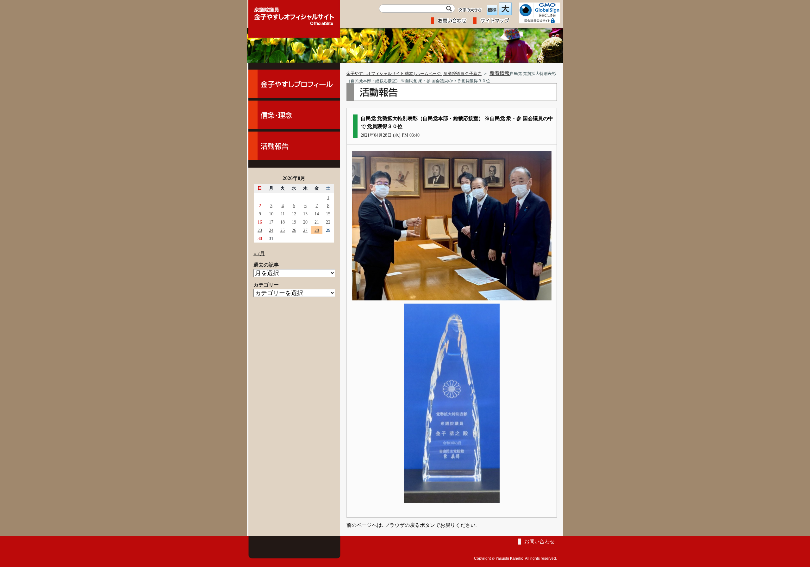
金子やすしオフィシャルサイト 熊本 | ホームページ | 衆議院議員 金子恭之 (414, 73)
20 (305, 222)
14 (317, 213)
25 (282, 230)
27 (305, 230)
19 (294, 222)
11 (283, 213)
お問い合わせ (539, 541)
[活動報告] (294, 146)
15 (328, 213)
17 (271, 222)
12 (294, 213)
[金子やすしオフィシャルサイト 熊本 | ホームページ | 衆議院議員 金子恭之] (294, 14)
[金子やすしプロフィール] (294, 84)
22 (328, 222)
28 (317, 230)
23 (260, 230)
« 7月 (259, 253)
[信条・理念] (294, 115)
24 (271, 230)
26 (294, 230)
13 (305, 213)
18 (282, 222)
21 (317, 222)
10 (271, 213)
